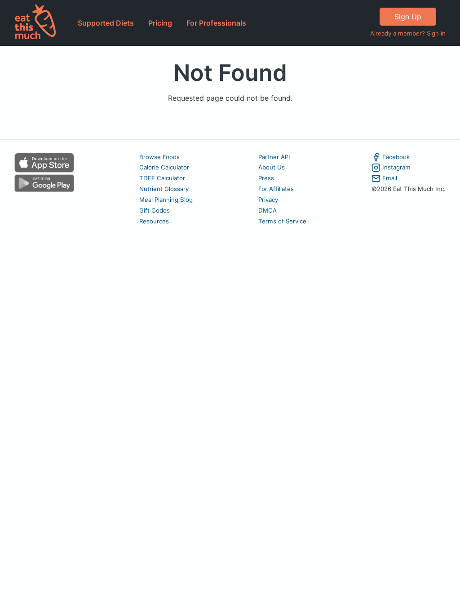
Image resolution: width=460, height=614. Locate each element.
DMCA (267, 210)
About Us (271, 167)
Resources (154, 221)
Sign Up (407, 16)
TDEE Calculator (162, 178)
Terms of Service (282, 221)
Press (266, 178)
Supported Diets (106, 22)
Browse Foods (159, 156)
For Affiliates (276, 188)
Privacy (268, 199)
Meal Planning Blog (166, 199)
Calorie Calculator (164, 167)
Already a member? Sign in (408, 33)
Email (389, 178)
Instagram (396, 167)
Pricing (160, 22)
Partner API (274, 156)
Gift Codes (154, 210)
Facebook (396, 156)
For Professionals (216, 22)
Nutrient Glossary (164, 188)
